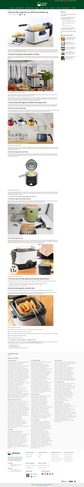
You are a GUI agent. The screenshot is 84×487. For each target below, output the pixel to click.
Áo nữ (56, 383)
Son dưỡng (21, 415)
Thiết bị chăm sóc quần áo (45, 439)
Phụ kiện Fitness (58, 414)
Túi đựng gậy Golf (66, 410)
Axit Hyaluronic (14, 362)
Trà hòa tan (10, 442)
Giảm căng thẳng (24, 375)
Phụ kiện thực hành (58, 411)
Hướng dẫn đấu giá (67, 456)
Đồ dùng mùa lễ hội (40, 392)
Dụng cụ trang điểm (21, 420)
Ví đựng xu (60, 389)
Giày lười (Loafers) (68, 386)
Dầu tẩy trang (10, 401)
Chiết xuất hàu (25, 368)
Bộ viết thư (72, 378)
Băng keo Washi (64, 371)
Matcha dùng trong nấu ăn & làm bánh (15, 433)
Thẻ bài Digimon (34, 406)
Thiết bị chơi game (41, 444)
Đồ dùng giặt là (34, 432)
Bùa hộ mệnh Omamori (35, 366)
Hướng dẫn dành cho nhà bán (44, 465)
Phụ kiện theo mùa (67, 395)
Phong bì (56, 379)
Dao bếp (45, 422)
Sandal (74, 386)
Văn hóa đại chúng (35, 394)
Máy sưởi (38, 439)
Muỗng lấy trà (19, 446)
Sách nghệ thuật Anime (35, 417)
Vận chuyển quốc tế (68, 460)
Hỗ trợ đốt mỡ (10, 363)
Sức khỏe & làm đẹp (29, 7)
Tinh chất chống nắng (19, 409)
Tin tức (47, 7)
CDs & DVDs (33, 411)
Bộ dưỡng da (10, 423)
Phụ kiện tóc (70, 393)
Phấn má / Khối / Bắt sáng (24, 412)
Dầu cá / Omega (20, 373)
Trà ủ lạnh (14, 442)
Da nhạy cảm (25, 406)
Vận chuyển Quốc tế (20, 7)
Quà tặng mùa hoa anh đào (46, 390)
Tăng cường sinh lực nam (17, 384)
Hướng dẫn (73, 7)
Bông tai (65, 393)
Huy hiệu (44, 412)
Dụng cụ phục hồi (58, 416)
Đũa (46, 384)
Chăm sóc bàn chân (11, 419)
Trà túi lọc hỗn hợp (23, 440)
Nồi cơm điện (33, 421)
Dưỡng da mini (19, 426)
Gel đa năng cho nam (18, 424)
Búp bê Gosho (39, 373)
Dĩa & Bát (32, 427)
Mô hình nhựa (47, 413)
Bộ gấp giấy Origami (42, 377)
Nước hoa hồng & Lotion (21, 402)
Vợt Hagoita (40, 382)
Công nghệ (52, 7)
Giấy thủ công (69, 377)
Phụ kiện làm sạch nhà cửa (36, 431)
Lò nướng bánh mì (34, 422)
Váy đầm (59, 383)
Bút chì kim (64, 362)
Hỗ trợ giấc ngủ (18, 375)
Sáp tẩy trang (16, 401)
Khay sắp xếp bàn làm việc (69, 368)
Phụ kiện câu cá (72, 406)
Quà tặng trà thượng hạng (21, 444)
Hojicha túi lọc (15, 438)
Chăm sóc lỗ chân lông (18, 406)
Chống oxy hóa (17, 377)
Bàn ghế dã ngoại (67, 405)
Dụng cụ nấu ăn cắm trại (64, 403)
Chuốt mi (16, 413)
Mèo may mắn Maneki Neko (36, 364)
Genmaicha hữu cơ (22, 438)
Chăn (42, 438)
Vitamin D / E (24, 396)
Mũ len (72, 394)
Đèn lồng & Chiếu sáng (59, 405)
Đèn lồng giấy (49, 368)
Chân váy (63, 383)
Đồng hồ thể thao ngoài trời (60, 391)
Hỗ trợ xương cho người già (13, 393)
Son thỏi (9, 415)
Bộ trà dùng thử (19, 443)
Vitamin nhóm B (10, 381)
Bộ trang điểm (15, 423)
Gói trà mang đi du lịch (21, 442)
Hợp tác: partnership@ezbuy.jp (15, 471)
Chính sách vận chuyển (55, 460)
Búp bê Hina (33, 373)
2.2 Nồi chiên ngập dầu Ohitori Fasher (69, 21)
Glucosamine (18, 371)
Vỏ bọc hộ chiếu (69, 397)
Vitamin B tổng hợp (11, 397)
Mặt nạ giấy (10, 416)
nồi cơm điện (26, 240)
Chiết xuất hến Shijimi (18, 368)
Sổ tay (59, 363)
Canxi (14, 371)
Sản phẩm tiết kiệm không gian (47, 440)
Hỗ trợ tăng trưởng (18, 392)
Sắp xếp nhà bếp (46, 427)
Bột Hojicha (10, 438)
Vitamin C (17, 397)
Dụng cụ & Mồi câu (65, 406)
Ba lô (64, 387)
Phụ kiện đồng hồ (68, 391)
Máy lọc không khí (34, 440)
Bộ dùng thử (10, 427)
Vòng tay (61, 393)
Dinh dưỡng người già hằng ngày (14, 395)
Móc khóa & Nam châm (35, 386)
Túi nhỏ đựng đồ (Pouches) (60, 397)
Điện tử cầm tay (42, 446)
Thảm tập (70, 414)
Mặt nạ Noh (41, 374)
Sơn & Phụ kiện (40, 415)
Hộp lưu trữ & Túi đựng (65, 407)
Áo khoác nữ (72, 383)
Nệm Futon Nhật (46, 438)
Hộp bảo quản (33, 429)
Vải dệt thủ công (34, 377)
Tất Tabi (49, 362)
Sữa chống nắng (11, 409)
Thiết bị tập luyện (71, 409)
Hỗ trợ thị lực (10, 371)
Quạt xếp (44, 368)
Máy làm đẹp (23, 422)
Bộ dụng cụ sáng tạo (58, 378)
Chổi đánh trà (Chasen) (12, 446)
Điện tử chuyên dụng (35, 447)
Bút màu (70, 375)
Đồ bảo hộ (74, 411)
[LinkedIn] (25, 15)
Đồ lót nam (56, 386)
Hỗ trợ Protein (20, 381)
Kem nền (24, 411)
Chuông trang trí (43, 370)
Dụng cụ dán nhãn (70, 373)
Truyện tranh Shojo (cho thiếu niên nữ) (38, 400)
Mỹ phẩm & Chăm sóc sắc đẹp (14, 399)
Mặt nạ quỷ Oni (46, 374)
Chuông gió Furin (34, 371)
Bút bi (56, 363)
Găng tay (62, 395)
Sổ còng (65, 374)
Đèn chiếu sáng (34, 442)
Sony (38, 408)
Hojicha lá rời (23, 436)
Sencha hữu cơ (24, 435)
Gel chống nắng (25, 408)
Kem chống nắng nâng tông (13, 411)
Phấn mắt (12, 413)
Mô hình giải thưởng (40, 395)
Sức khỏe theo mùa (20, 378)
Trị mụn (17, 405)
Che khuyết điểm (11, 412)
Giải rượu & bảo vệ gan (12, 370)
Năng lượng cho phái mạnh (13, 388)
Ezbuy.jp (45, 485)
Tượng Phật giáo (46, 373)
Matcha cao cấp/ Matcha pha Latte (14, 432)
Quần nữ (67, 383)
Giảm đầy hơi (16, 367)
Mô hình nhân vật (47, 415)
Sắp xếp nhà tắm (34, 436)
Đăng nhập (57, 0)
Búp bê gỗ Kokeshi (48, 371)
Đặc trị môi (26, 415)
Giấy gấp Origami (63, 377)
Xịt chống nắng (26, 409)
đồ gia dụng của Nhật (26, 110)
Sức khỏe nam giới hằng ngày (13, 386)
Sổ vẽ (56, 364)
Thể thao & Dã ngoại (59, 402)
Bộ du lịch (15, 427)
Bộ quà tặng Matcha (11, 443)
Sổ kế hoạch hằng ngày (59, 367)
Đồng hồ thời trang (58, 390)
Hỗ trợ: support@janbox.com (15, 469)
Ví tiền (56, 389)
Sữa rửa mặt (26, 401)
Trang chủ (10, 10)
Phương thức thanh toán (68, 458)
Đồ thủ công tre (34, 375)
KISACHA (9, 355)
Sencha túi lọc (10, 436)
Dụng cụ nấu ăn (46, 424)
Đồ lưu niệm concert (44, 411)
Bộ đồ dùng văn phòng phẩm (69, 379)
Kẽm (20, 396)
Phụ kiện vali (63, 398)
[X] (22, 15)
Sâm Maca (10, 384)
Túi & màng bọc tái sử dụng (45, 428)
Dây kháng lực (64, 414)
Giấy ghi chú (63, 363)
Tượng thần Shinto (34, 374)
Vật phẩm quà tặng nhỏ (47, 388)
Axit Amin (16, 381)
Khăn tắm (37, 433)
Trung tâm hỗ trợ (29, 456)
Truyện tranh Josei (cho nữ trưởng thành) (39, 402)
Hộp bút (56, 370)
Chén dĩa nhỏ (47, 385)
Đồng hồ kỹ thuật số (66, 390)
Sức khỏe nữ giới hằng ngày (22, 390)
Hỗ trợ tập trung (11, 375)
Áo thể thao (57, 417)
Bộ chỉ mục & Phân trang (63, 375)
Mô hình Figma (47, 395)
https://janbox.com (15, 345)
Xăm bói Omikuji (34, 367)
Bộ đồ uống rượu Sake (35, 385)
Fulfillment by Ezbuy (29, 467)
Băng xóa (56, 374)
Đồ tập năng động (72, 416)
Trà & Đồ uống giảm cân (12, 366)
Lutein (18, 370)
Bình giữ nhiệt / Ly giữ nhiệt (36, 425)
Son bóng (17, 415)
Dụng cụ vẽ (57, 377)
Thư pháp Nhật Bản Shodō (46, 378)
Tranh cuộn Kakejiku (35, 379)
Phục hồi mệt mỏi (26, 382)
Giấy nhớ (69, 371)
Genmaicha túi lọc (11, 439)
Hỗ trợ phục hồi (10, 382)
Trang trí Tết (33, 392)
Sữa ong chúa (10, 379)
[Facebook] (20, 15)
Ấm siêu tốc (41, 422)
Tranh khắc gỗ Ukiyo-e (35, 378)
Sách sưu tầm (47, 416)
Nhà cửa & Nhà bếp (35, 419)
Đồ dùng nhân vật (34, 413)
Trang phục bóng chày (66, 411)
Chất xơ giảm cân (11, 364)
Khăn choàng (57, 395)
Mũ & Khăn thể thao (58, 420)
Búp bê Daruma (45, 364)
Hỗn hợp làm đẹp (25, 362)
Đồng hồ (36, 7)
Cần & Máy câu (57, 407)
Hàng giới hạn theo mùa (35, 390)
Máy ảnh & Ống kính (46, 443)
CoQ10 (9, 374)
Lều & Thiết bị (57, 403)
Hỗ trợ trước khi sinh (22, 388)
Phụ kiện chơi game (34, 409)
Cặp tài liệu (61, 374)
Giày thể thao (61, 386)
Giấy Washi (41, 379)
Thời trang (58, 7)
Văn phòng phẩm (58, 360)
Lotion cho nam (10, 424)
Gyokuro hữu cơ (11, 435)
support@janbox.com (15, 346)
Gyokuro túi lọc (18, 435)
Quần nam (64, 384)
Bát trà (24, 446)
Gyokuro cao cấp (26, 433)
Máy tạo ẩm (33, 439)
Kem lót (20, 411)
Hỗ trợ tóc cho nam (19, 385)
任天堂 (33, 408)
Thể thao (42, 7)
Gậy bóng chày (57, 413)
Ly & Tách (43, 425)
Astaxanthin (26, 370)
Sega (36, 408)
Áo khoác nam (69, 384)
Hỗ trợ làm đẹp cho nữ (12, 390)
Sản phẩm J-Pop (42, 409)
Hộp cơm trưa (48, 425)
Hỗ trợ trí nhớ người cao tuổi (24, 393)
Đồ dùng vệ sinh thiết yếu (45, 433)
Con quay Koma (34, 382)
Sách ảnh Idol (41, 416)
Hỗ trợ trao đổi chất (18, 364)
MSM (28, 371)
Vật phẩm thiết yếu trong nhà (42, 432)
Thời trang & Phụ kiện (59, 381)
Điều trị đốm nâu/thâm (18, 408)
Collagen (9, 362)
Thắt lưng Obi (44, 362)
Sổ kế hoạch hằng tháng (68, 367)
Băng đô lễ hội (41, 371)
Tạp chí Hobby (43, 417)
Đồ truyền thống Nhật (35, 360)
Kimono (32, 362)
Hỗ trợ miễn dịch (11, 377)
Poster (47, 412)
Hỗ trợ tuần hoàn (20, 374)
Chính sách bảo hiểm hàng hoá (57, 458)
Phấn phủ (16, 412)
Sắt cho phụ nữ (18, 389)
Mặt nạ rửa (20, 416)
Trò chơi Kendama (44, 381)
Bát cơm (43, 384)
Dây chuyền (57, 393)
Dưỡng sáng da (22, 405)
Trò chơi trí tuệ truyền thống (36, 384)
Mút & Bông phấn (11, 422)
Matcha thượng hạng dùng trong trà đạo (15, 431)
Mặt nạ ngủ (15, 416)
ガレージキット (41, 413)
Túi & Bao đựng (71, 420)
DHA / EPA (25, 373)
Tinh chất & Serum (11, 404)
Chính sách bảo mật (55, 456)
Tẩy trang (21, 401)
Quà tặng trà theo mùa (12, 444)
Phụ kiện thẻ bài (50, 406)
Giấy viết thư (72, 363)
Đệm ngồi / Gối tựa (34, 438)
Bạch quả (21, 397)
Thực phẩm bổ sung (12, 360)
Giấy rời (67, 363)
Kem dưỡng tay (19, 417)
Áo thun (59, 384)
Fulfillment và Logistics (42, 467)
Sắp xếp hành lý (58, 398)
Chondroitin (24, 371)
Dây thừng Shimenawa (42, 367)
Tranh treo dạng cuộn (35, 370)
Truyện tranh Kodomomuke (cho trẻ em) (38, 404)
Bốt (55, 387)
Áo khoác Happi (40, 363)
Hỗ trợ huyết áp (14, 374)
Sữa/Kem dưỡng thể (11, 417)
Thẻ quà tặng (61, 379)
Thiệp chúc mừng (66, 378)
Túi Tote (72, 387)
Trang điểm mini (25, 426)
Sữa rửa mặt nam (22, 423)
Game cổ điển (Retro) (44, 408)
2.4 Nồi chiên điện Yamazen (67, 25)
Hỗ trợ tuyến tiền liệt (11, 385)
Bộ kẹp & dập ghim (66, 370)
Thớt (48, 422)
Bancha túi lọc (16, 440)
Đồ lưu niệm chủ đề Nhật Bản (36, 388)
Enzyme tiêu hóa (25, 366)
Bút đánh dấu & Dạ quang (71, 362)
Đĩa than (37, 411)
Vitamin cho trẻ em (11, 392)
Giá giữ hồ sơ (70, 374)
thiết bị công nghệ (43, 56)
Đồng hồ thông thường (66, 389)
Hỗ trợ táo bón (21, 367)
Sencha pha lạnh (17, 436)
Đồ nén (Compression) (70, 417)
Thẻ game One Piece (42, 406)
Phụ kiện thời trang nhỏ (59, 394)
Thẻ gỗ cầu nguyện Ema (44, 366)
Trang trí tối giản (34, 443)
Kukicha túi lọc (24, 439)
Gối (39, 438)
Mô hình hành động (42, 397)
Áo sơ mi (56, 384)
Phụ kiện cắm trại (58, 406)
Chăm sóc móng (19, 419)
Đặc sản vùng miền (44, 386)
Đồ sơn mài (40, 375)
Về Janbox (40, 454)
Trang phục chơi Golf (58, 410)
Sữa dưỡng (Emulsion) (19, 404)
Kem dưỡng (26, 404)
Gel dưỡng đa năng (11, 405)
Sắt (18, 396)
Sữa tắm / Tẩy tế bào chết (12, 420)
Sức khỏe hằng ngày (25, 377)
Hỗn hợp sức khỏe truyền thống (19, 379)
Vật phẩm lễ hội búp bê (44, 389)
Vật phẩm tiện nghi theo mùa (43, 436)
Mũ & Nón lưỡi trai (67, 394)
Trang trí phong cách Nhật (43, 442)
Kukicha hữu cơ (18, 439)
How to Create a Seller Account (31, 465)
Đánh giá (12, 7)
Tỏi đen (26, 378)
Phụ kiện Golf (64, 409)
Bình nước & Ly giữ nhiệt (64, 418)
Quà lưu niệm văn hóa (35, 389)
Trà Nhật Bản (10, 429)
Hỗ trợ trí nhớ (26, 374)
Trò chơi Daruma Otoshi (47, 382)
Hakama (39, 362)
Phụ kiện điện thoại (34, 446)
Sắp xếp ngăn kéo (40, 429)
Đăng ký (61, 0)
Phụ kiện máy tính (49, 444)
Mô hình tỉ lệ (33, 395)
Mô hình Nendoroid (34, 397)
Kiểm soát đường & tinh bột (18, 363)
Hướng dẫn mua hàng (68, 454)
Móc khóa (40, 412)
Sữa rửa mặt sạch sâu (12, 402)
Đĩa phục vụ (42, 385)
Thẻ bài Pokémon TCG (35, 405)
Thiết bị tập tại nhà (65, 416)
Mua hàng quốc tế (65, 7)
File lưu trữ (56, 375)
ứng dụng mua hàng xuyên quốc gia (17, 293)
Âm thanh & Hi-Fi (34, 444)
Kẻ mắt (9, 413)
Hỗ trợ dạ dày (10, 367)
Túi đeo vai (68, 387)
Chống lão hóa (10, 406)
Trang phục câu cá (58, 409)
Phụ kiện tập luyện (72, 413)
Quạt (39, 440)
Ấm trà (27, 446)
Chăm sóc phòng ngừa (12, 378)
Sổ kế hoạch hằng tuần (59, 366)
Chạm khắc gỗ (45, 375)
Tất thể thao (57, 418)
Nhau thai (20, 362)
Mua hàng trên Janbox (72, 0)
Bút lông (56, 362)
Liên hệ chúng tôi (29, 454)
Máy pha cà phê (40, 421)
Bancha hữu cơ (10, 440)
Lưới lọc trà (10, 447)
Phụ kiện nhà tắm (44, 435)
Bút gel (59, 362)
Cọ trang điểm (17, 422)
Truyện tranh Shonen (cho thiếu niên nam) (39, 398)
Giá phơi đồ (33, 433)
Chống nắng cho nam (12, 426)
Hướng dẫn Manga (34, 416)
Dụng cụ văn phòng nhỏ (59, 368)
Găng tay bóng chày (65, 413)
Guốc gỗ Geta (33, 363)
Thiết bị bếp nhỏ (46, 421)
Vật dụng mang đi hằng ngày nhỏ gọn (62, 400)
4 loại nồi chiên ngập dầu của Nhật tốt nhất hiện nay (26, 10)
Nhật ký (65, 366)
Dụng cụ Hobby (34, 415)
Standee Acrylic (34, 412)
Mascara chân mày (22, 413)
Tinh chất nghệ (10, 368)
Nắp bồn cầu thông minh (35, 435)
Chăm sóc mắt (10, 408)
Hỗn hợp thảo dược (24, 395)
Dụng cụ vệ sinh (45, 431)
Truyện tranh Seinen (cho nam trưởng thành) (39, 401)
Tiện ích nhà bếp (34, 424)
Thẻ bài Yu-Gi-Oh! (43, 405)
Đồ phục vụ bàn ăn (38, 427)
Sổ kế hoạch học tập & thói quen (63, 364)
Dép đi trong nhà (59, 387)
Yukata (36, 362)
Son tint (12, 415)
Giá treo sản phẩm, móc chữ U (60, 373)
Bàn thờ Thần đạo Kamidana (36, 368)
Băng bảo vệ (65, 420)
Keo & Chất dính (58, 371)
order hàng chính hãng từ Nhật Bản (32, 292)
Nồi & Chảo (40, 424)
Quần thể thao (62, 417)
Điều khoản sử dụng (55, 454)
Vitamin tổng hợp (14, 396)
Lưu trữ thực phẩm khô (35, 428)
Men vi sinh (19, 366)
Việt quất (21, 370)
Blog (14, 10)
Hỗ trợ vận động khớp (12, 373)
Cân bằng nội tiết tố (11, 389)
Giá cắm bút (60, 370)
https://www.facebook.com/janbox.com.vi (21, 347)
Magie (9, 396)
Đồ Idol (47, 409)
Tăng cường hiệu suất (18, 382)
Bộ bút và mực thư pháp (35, 381)
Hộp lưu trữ (40, 443)
